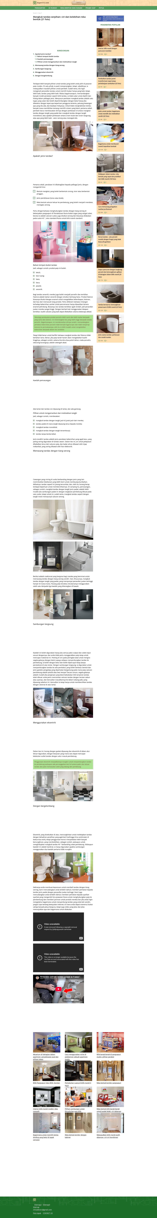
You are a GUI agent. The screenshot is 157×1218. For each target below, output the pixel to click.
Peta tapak (37, 1213)
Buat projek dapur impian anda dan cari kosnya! (113, 18)
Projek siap (90, 8)
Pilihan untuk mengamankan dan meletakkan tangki (56, 62)
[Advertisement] (63, 35)
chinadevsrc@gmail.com (42, 1210)
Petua (101, 8)
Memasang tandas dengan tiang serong (48, 65)
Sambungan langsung (42, 69)
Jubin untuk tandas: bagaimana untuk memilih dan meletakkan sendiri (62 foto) (109, 113)
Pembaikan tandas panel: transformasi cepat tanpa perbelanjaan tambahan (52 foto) (109, 81)
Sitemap (36, 1207)
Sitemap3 (46, 1205)
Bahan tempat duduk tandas (47, 56)
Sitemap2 (38, 1205)
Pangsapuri (40, 8)
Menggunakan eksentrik (43, 72)
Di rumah (53, 8)
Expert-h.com (43, 2)
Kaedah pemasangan (44, 59)
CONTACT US (48, 1213)
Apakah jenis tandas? (42, 54)
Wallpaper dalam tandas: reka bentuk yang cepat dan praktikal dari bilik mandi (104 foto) (109, 176)
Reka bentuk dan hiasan (71, 8)
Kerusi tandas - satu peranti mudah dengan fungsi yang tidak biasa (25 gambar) (109, 239)
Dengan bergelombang (42, 76)
